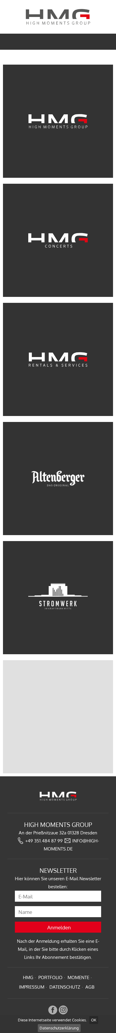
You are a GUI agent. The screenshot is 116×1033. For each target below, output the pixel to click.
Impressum (31, 987)
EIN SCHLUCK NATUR (58, 478)
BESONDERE (58, 240)
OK (93, 1020)
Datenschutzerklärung (59, 1028)
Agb (89, 987)
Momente (78, 977)
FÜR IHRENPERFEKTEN (58, 359)
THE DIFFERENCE (58, 121)
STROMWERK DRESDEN (58, 597)
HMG (28, 977)
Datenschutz (64, 987)
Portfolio (50, 977)
